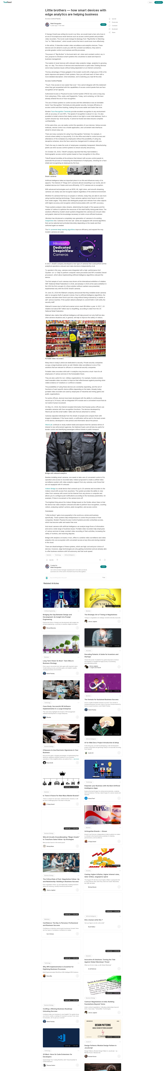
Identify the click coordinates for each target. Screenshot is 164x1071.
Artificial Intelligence (69, 555)
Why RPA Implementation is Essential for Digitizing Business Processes (58, 968)
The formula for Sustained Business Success (101, 699)
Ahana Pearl (91, 798)
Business (49, 555)
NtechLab (48, 425)
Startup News (50, 846)
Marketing (46, 919)
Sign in (150, 2)
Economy (88, 870)
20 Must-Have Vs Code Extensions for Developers (57, 1055)
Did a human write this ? (93, 920)
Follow (103, 24)
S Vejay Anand (92, 841)
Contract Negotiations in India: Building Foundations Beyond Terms (99, 1003)
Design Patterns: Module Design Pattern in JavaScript (100, 1047)
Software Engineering (49, 611)
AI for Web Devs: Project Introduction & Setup (101, 743)
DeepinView (49, 221)
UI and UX (88, 1041)
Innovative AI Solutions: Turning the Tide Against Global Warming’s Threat (99, 961)
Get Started (159, 2)
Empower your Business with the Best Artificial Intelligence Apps (102, 787)
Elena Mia (49, 976)
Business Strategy (90, 998)
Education (88, 956)
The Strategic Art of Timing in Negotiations (100, 615)
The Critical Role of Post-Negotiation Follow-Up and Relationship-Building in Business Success (61, 880)
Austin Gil (90, 753)
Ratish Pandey (92, 710)
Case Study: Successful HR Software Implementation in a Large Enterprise (57, 707)
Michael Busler (92, 887)
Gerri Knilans (50, 934)
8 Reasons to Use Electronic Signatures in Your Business (60, 751)
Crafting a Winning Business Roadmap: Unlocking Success (57, 1010)
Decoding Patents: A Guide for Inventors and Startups (101, 655)
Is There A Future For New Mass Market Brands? (61, 796)
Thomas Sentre (51, 1065)
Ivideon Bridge (50, 488)
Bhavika (49, 717)
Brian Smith (50, 763)
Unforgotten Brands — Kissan (95, 831)
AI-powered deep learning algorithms (61, 229)
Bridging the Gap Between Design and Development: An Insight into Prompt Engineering (57, 617)
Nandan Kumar (92, 1056)
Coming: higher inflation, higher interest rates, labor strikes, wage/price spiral (101, 875)
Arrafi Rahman (92, 969)
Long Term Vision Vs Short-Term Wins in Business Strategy (58, 662)
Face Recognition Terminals (61, 111)
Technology (58, 555)
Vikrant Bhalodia (51, 628)
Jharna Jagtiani (92, 621)
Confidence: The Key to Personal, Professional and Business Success (60, 924)
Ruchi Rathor (91, 926)
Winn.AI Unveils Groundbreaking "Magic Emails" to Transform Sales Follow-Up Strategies (61, 838)
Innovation (88, 650)
